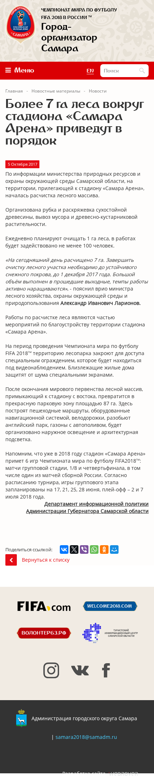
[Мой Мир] (114, 549)
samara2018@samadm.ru (86, 737)
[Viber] (84, 549)
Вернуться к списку (45, 559)
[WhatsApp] (94, 549)
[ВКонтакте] (64, 549)
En (90, 71)
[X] (74, 549)
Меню (24, 70)
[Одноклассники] (104, 549)
